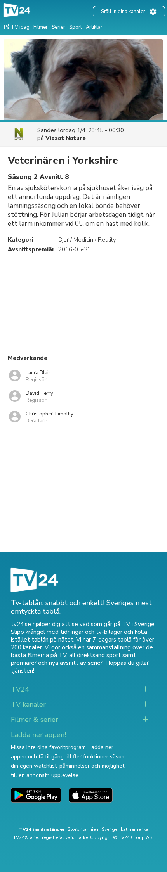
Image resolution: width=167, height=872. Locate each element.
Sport (75, 27)
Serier (58, 27)
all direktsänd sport (95, 655)
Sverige (109, 829)
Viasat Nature (65, 138)
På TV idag (17, 27)
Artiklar (94, 27)
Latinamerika (134, 829)
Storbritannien (83, 829)
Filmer (40, 27)
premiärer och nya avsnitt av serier (57, 663)
